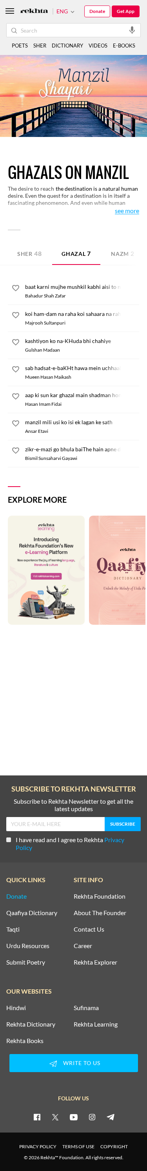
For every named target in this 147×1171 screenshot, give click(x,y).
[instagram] (92, 1117)
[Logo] (34, 11)
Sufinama (86, 1008)
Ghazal (76, 253)
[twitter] (55, 1117)
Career (83, 946)
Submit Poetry (25, 962)
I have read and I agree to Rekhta (70, 843)
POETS (20, 45)
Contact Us (89, 929)
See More (127, 211)
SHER (39, 45)
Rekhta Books (25, 1041)
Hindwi (16, 1008)
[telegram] (110, 1117)
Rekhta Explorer (95, 962)
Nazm (122, 253)
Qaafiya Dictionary (31, 913)
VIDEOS (98, 45)
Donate (97, 11)
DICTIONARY (67, 45)
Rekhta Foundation (99, 896)
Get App (125, 11)
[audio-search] (132, 30)
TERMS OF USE (78, 1146)
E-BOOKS (124, 45)
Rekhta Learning (96, 1024)
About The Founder (100, 913)
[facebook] (37, 1117)
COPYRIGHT (114, 1146)
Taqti (13, 929)
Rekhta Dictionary (30, 1024)
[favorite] (16, 289)
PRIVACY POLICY (37, 1146)
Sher (29, 253)
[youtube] (73, 1117)
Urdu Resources (27, 946)
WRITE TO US (81, 1063)
